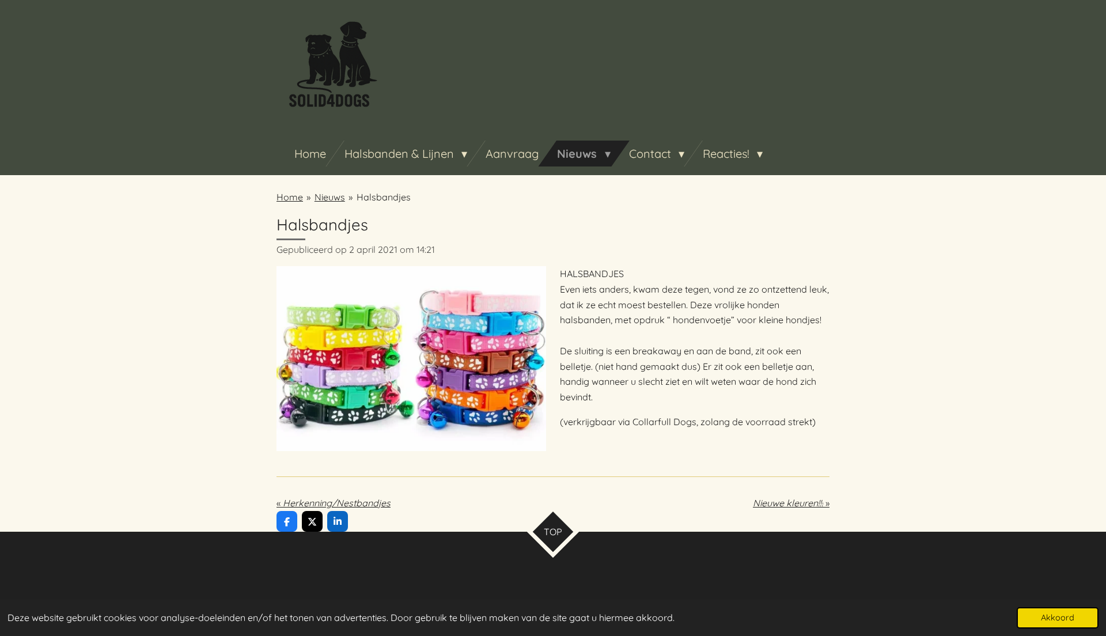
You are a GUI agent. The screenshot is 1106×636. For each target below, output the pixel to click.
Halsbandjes (384, 197)
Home (289, 197)
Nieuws (330, 197)
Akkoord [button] (1057, 617)
